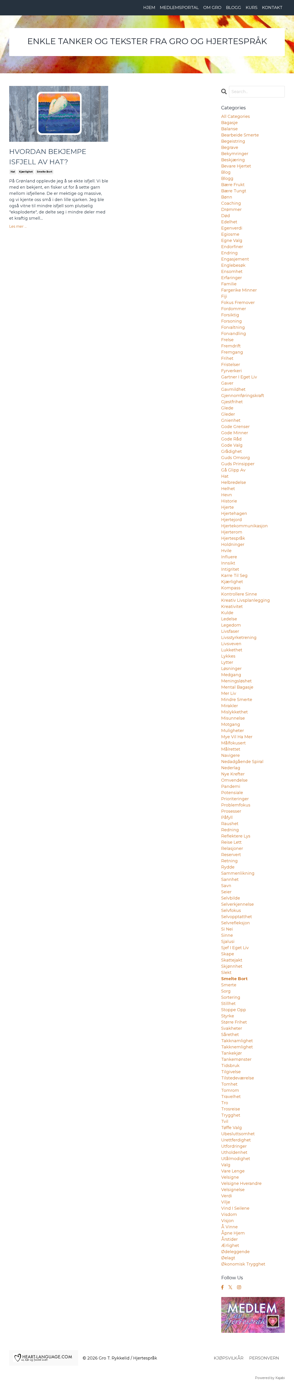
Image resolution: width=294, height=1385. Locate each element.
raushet (229, 823)
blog (226, 172)
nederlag (230, 767)
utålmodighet (235, 1158)
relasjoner (232, 848)
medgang (231, 674)
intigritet (230, 569)
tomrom (230, 1090)
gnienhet (230, 420)
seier (226, 891)
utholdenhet (234, 1152)
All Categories (235, 116)
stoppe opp (233, 1009)
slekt (226, 972)
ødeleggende (235, 1251)
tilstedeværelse (237, 1078)
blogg (227, 178)
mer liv (228, 693)
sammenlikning (237, 873)
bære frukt (233, 184)
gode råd (231, 439)
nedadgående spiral (242, 761)
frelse (227, 339)
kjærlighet (26, 171)
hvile (226, 550)
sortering (230, 997)
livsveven (231, 643)
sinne (227, 935)
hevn (226, 494)
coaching (231, 203)
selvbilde (230, 898)
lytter (227, 662)
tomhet (229, 1084)
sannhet (230, 879)
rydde (228, 867)
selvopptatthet (236, 916)
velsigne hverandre (241, 1183)
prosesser (231, 811)
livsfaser (230, 631)
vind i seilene (235, 1208)
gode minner (234, 432)
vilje (225, 1202)
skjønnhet (231, 966)
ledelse (229, 619)
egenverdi (231, 228)
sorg (226, 991)
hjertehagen (234, 513)
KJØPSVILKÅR (228, 1358)
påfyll (227, 817)
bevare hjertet (236, 166)
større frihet (234, 1022)
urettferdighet (236, 1140)
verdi (226, 1195)
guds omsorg (235, 457)
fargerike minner (239, 290)
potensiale (232, 792)
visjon (227, 1220)
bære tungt (233, 190)
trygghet (230, 1115)
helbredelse (233, 482)
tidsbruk (230, 1065)
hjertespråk (233, 538)
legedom (231, 625)
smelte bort (44, 171)
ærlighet (230, 1245)
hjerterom (231, 532)
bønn (226, 197)
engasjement (235, 259)
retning (229, 860)
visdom (229, 1214)
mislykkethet (234, 712)
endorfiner (232, 246)
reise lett (231, 842)
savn (226, 885)
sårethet (230, 1034)
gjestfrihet (232, 401)
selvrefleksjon (235, 922)
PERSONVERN (264, 1358)
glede (227, 408)
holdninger (232, 544)
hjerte (227, 507)
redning (230, 829)
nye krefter (233, 774)
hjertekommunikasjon (244, 525)
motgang (230, 724)
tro (224, 1102)
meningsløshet (236, 681)
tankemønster (236, 1059)
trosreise (230, 1109)
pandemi (230, 786)
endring (229, 252)
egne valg (231, 240)
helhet (228, 488)
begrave (229, 147)
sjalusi (228, 941)
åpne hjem (233, 1233)
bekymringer (234, 153)
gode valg (232, 445)
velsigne (230, 1177)
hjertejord (231, 519)
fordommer (233, 308)
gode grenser (235, 426)
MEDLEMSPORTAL (179, 7)
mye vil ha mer (236, 736)
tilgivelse (231, 1071)
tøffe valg (231, 1127)
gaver (227, 383)
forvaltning (233, 327)
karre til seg (234, 575)
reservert (231, 854)
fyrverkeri (231, 370)
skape (227, 953)
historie (229, 501)
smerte (228, 985)
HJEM (149, 7)
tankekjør (231, 1053)
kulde (227, 612)
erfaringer (231, 277)
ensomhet (232, 271)
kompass (230, 587)
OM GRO (212, 7)
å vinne (229, 1226)
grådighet (231, 451)
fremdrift (231, 346)
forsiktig (230, 315)
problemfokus (235, 805)
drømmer (231, 209)
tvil (224, 1121)
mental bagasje (237, 687)
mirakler (229, 705)
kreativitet (232, 606)
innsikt (228, 563)
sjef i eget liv (235, 947)
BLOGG (233, 7)
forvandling (233, 333)
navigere (230, 755)
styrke (227, 1016)
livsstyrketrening (239, 637)
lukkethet (231, 650)
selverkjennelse (237, 904)
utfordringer (234, 1146)
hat (13, 171)
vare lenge (233, 1171)
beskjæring (233, 159)
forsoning (231, 321)
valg (225, 1164)
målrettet (230, 749)
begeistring (233, 141)
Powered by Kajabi (270, 1378)
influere (229, 556)
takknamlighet (237, 1040)
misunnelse (233, 718)
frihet (227, 358)
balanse (229, 128)
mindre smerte (236, 699)
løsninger (231, 668)
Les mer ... (18, 226)
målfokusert (233, 743)
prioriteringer (235, 798)
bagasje (229, 122)
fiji (224, 296)
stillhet (228, 1003)
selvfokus (231, 910)
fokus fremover (238, 302)
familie (229, 284)
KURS (251, 7)
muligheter (232, 730)
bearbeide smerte (240, 135)
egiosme (230, 234)
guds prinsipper (237, 463)
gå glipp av (233, 470)
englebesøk (233, 265)
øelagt (228, 1257)
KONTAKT (272, 7)
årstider (229, 1239)
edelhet (229, 221)
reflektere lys (235, 836)
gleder (228, 414)
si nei (227, 929)
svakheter (231, 1028)
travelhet (231, 1096)
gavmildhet (233, 389)
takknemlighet (237, 1047)
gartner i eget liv (239, 377)
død (225, 215)
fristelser (230, 364)
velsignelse (233, 1189)
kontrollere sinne (239, 594)
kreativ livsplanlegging (245, 600)
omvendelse (234, 780)
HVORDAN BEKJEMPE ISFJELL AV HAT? (47, 156)
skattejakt (231, 960)
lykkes (228, 656)
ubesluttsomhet (238, 1133)
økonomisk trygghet (243, 1264)
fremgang (232, 352)
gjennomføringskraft (242, 395)
